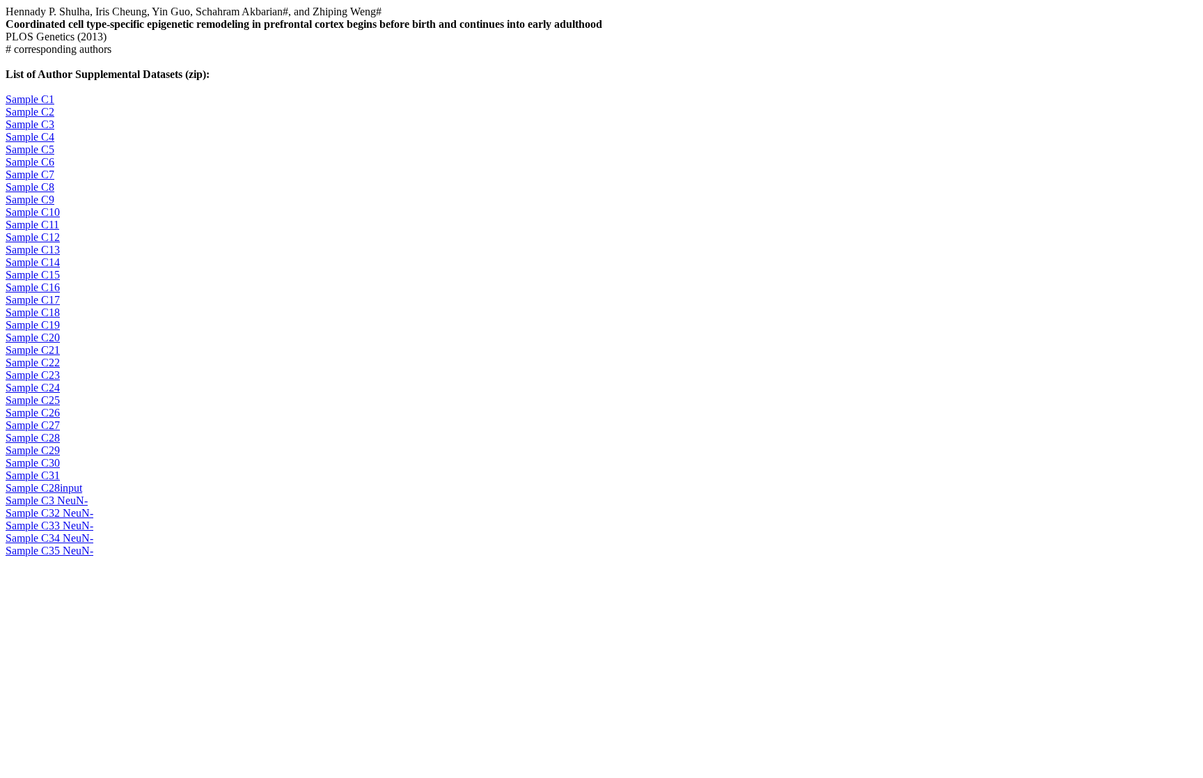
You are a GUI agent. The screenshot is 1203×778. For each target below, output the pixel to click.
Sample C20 (33, 337)
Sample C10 (33, 212)
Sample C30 (33, 463)
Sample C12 (33, 237)
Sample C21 (33, 350)
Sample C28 (33, 438)
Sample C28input (44, 488)
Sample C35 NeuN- (49, 551)
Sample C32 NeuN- (49, 513)
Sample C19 (33, 325)
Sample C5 (30, 149)
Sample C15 (33, 275)
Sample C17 (33, 300)
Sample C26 (33, 413)
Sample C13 (33, 250)
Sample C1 (30, 99)
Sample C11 (32, 225)
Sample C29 (33, 450)
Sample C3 (30, 124)
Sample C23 (33, 375)
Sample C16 (33, 287)
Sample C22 (33, 362)
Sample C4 (30, 137)
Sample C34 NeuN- (49, 538)
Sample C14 (33, 262)
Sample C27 (33, 425)
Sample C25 (33, 400)
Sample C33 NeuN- (49, 525)
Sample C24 (33, 388)
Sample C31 (33, 475)
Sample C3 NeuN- (47, 500)
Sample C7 (30, 174)
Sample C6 (30, 162)
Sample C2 (30, 112)
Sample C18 (33, 312)
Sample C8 (30, 187)
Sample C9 (30, 199)
